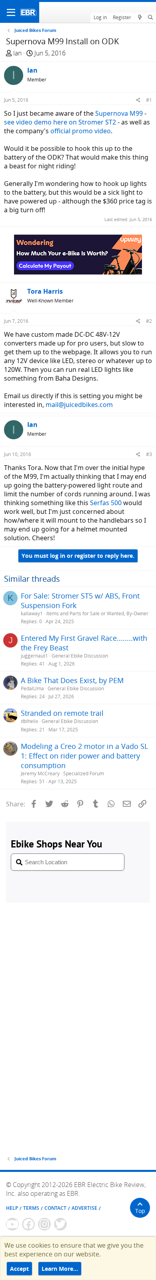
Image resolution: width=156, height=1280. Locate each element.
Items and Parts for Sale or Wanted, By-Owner (97, 613)
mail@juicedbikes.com (79, 404)
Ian (17, 53)
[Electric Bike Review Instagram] (44, 1224)
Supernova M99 (119, 113)
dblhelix (29, 721)
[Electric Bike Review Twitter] (60, 1224)
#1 (149, 100)
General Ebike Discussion (80, 655)
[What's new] (139, 17)
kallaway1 (32, 613)
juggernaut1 (34, 655)
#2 (149, 321)
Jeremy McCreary (40, 773)
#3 (149, 454)
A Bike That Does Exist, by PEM (72, 680)
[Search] (150, 17)
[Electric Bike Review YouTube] (12, 1224)
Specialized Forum (83, 773)
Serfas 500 (106, 502)
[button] (11, 12)
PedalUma (32, 688)
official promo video (80, 130)
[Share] (138, 100)
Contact (55, 1208)
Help (12, 1208)
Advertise (84, 1208)
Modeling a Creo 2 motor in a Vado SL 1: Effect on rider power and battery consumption (84, 755)
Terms (31, 1208)
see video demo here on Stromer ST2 (60, 122)
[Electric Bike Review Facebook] (28, 1224)
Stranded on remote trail (62, 713)
